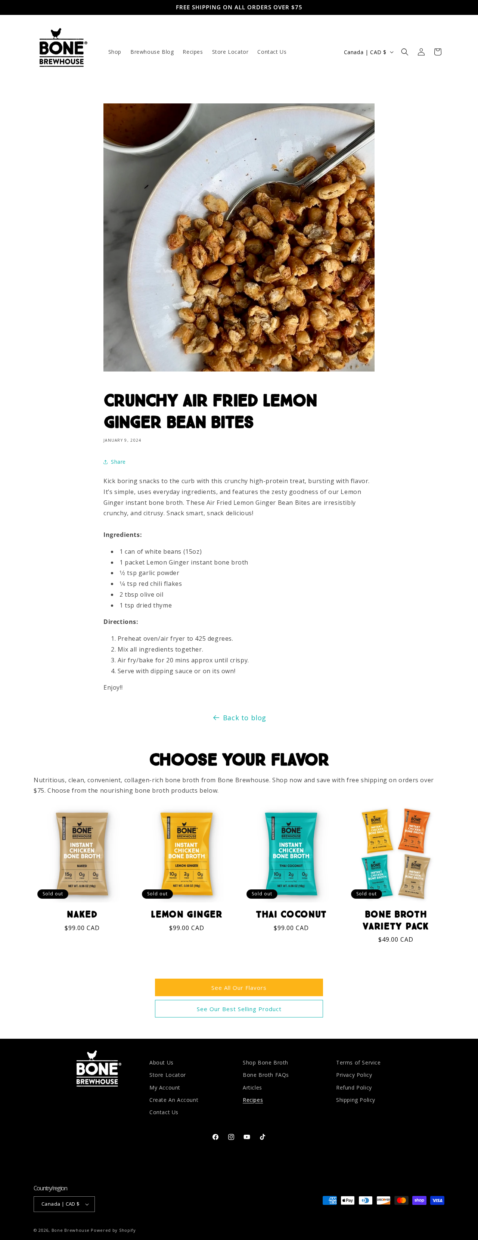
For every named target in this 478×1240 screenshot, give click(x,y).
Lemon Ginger (186, 915)
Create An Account (173, 1099)
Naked (82, 915)
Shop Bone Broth (265, 1062)
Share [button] (118, 461)
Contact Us (164, 1111)
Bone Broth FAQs (266, 1074)
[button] (405, 52)
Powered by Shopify (113, 1230)
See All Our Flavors (239, 987)
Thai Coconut (291, 915)
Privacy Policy (354, 1074)
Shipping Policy (355, 1099)
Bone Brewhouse (71, 1230)
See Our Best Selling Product (239, 1009)
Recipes (253, 1099)
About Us (161, 1062)
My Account (164, 1087)
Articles (252, 1087)
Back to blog (244, 717)
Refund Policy (354, 1087)
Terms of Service (358, 1062)
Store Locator (167, 1074)
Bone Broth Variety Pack (396, 920)
